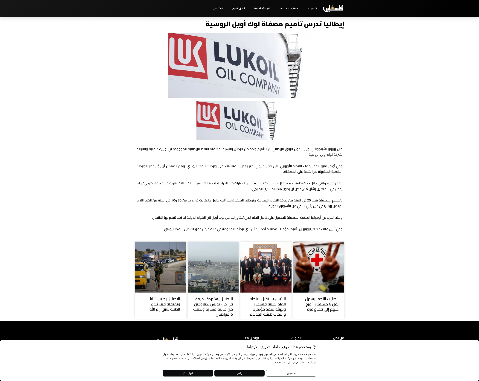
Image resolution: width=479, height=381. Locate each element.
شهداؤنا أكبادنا (262, 8)
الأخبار (314, 8)
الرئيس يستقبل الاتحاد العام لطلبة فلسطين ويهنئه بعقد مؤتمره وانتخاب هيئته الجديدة (268, 306)
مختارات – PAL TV (289, 8)
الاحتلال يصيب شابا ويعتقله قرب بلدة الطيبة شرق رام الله (165, 304)
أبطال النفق (238, 8)
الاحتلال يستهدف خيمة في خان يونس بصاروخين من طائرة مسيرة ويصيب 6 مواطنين (213, 306)
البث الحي (218, 8)
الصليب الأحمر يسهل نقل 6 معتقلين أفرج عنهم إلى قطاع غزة (322, 304)
